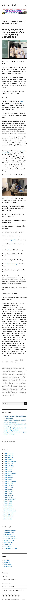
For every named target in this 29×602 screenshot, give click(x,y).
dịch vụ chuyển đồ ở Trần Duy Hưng (12, 379)
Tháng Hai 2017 (8, 505)
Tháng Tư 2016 (8, 519)
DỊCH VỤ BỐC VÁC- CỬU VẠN (10, 580)
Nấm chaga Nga (8, 546)
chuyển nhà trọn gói (12, 264)
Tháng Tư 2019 (8, 493)
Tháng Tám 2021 (8, 487)
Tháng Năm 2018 (8, 497)
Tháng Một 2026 (8, 459)
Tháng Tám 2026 (8, 453)
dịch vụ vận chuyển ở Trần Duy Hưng (15, 389)
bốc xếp (22, 101)
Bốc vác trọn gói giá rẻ (10, 530)
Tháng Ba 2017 (8, 503)
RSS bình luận (7, 564)
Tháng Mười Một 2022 (10, 473)
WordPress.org (8, 566)
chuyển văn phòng (18, 376)
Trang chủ (5, 573)
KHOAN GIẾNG (8, 544)
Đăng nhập (7, 560)
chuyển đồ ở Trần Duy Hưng (10, 373)
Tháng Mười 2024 (9, 463)
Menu (24, 5)
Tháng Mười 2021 (8, 483)
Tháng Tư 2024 (8, 469)
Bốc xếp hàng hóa (9, 532)
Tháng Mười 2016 (8, 513)
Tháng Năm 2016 (8, 517)
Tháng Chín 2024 (8, 465)
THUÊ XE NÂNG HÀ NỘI (10, 548)
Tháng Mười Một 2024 (10, 461)
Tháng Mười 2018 (8, 495)
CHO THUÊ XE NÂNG (8, 586)
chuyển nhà (12, 240)
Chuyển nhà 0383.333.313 (14, 367)
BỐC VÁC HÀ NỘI (9, 5)
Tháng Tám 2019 (8, 491)
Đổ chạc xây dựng (9, 542)
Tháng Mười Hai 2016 (10, 509)
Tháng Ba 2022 (8, 479)
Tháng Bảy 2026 (8, 455)
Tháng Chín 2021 (8, 485)
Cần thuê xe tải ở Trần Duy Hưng (12, 371)
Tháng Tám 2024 (8, 467)
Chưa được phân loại (9, 536)
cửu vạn (10, 250)
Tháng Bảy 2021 (8, 489)
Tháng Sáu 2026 (8, 457)
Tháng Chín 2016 (8, 515)
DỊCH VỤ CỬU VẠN (9, 540)
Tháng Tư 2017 (8, 501)
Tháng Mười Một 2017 (10, 499)
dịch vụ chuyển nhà (19, 380)
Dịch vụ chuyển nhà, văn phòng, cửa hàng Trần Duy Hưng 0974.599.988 (13, 33)
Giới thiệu (5, 576)
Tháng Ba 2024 (8, 471)
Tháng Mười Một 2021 (10, 481)
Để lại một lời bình (12, 395)
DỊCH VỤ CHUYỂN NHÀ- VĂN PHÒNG (12, 590)
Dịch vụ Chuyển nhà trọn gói (15, 386)
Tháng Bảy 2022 (8, 475)
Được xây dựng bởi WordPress (18, 599)
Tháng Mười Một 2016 (10, 511)
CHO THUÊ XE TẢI (9, 534)
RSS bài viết (7, 562)
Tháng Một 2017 (8, 507)
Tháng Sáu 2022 (8, 477)
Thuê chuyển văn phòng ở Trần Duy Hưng (14, 392)
